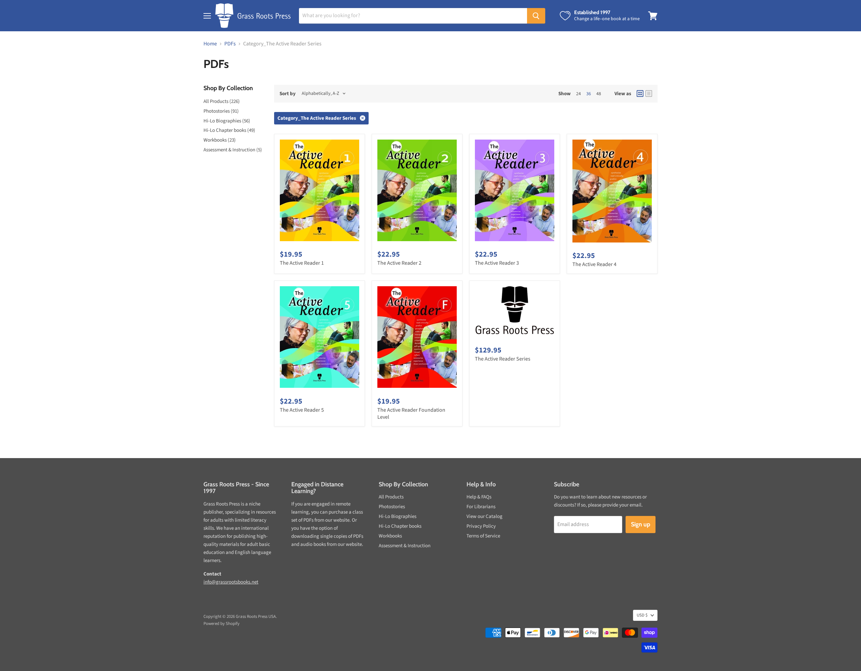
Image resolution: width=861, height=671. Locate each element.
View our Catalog (484, 516)
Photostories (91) (221, 111)
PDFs (230, 44)
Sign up (640, 524)
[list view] (648, 93)
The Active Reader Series (502, 359)
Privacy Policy (481, 526)
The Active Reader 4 (594, 264)
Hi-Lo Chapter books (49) (229, 130)
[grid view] (640, 93)
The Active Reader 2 (399, 263)
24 (578, 93)
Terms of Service (483, 535)
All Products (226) (221, 101)
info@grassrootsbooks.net (230, 582)
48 (598, 93)
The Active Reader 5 (302, 410)
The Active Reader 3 (497, 263)
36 (588, 93)
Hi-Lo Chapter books (400, 526)
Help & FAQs (478, 496)
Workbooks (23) (219, 140)
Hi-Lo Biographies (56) (226, 120)
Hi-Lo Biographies (397, 516)
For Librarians (480, 506)
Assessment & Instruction (404, 545)
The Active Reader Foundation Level (411, 413)
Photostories (392, 506)
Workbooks (390, 535)
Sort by (287, 94)
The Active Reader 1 (302, 263)
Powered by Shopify (221, 624)
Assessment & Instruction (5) (232, 149)
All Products (391, 496)
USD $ (642, 615)
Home (210, 44)
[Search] (536, 16)
